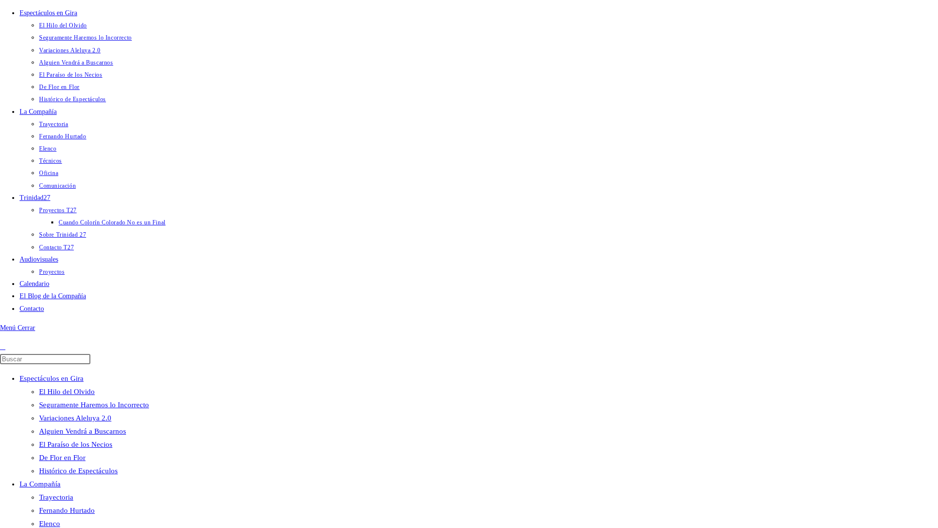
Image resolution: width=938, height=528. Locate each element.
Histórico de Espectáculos (78, 471)
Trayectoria (56, 497)
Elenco (49, 524)
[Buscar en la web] (2, 347)
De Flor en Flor (62, 458)
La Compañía (40, 484)
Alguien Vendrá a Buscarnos (82, 431)
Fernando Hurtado (67, 510)
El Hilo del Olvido (67, 392)
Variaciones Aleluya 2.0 (75, 418)
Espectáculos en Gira (52, 378)
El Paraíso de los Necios (75, 444)
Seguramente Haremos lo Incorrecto (94, 405)
